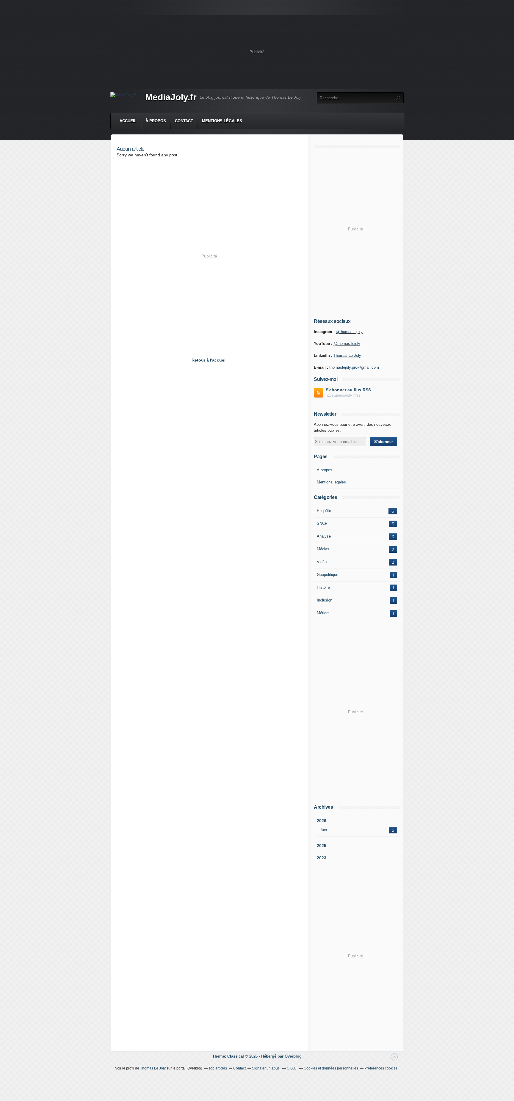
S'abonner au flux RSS (348, 389)
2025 (321, 845)
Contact (184, 121)
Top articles (218, 1068)
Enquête (324, 510)
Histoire (323, 587)
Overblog (293, 1056)
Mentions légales (222, 121)
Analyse (324, 536)
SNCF (322, 523)
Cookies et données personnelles (331, 1068)
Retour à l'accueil (209, 360)
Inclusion (324, 600)
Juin (323, 829)
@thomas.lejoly (349, 331)
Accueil (128, 121)
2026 (321, 820)
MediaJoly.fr (171, 97)
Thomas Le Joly (347, 355)
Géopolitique (327, 574)
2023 (321, 857)
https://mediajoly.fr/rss (343, 395)
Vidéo (322, 562)
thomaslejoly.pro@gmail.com (354, 367)
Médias (323, 549)
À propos (155, 121)
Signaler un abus (266, 1068)
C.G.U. (292, 1068)
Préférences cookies (380, 1068)
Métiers (323, 613)
